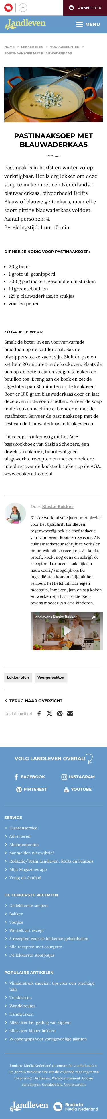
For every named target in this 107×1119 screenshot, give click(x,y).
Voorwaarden (75, 1084)
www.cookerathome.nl (28, 473)
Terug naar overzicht (35, 700)
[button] (85, 8)
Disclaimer (41, 1078)
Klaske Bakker (58, 506)
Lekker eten (32, 47)
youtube (81, 789)
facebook (33, 776)
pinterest (35, 789)
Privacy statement (66, 1078)
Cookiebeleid (52, 1084)
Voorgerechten (65, 47)
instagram (82, 776)
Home (9, 47)
